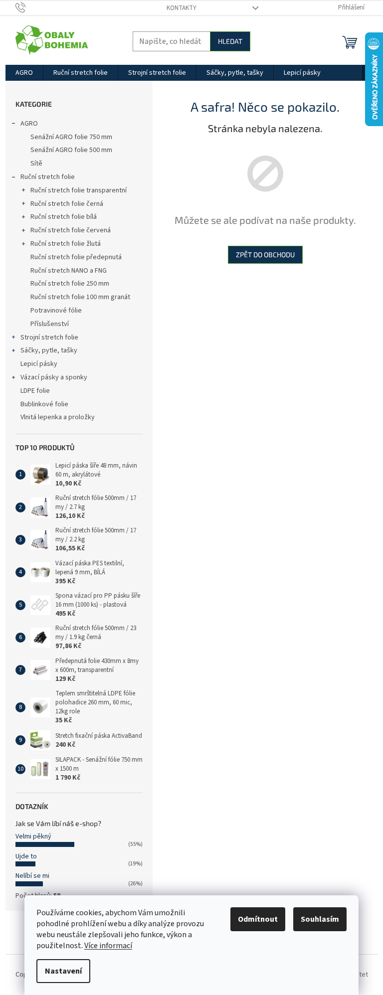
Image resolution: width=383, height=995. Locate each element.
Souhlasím (320, 919)
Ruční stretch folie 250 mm (69, 284)
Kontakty (181, 7)
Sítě (36, 163)
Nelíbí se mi (32, 876)
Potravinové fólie (56, 311)
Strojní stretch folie (49, 337)
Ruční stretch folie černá (66, 204)
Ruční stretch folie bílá (63, 217)
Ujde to (26, 856)
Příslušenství (49, 324)
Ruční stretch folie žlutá (65, 244)
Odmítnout (258, 919)
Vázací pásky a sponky (53, 377)
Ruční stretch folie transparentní (78, 190)
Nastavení (63, 971)
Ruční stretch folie (47, 177)
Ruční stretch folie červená (70, 230)
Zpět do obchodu (265, 254)
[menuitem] (24, 73)
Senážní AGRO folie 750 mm (71, 137)
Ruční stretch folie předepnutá (76, 257)
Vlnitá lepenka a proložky (57, 417)
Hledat (230, 41)
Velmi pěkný (33, 836)
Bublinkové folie (44, 404)
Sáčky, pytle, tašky (48, 350)
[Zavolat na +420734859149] (30, 7)
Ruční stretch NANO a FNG (68, 271)
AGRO (29, 124)
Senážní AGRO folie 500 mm (71, 150)
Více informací (108, 945)
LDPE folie (35, 391)
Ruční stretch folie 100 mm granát (80, 297)
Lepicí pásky (38, 364)
